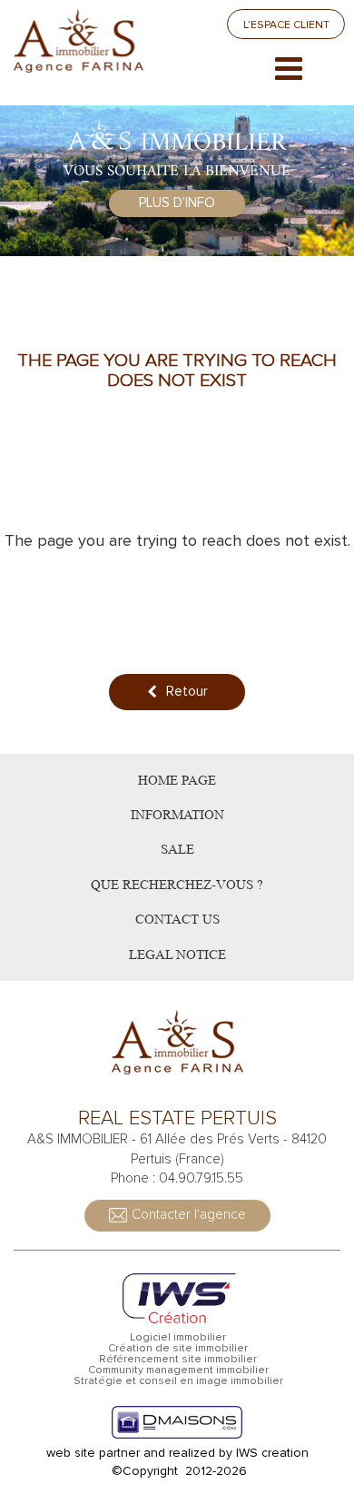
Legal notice (177, 955)
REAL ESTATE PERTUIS (177, 1119)
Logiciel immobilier (178, 1337)
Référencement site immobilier (178, 1359)
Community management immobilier (178, 1370)
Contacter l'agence (189, 1214)
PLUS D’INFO (177, 202)
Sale (177, 849)
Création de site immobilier (178, 1348)
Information (177, 815)
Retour (187, 691)
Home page (177, 780)
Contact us (177, 919)
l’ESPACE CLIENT (286, 25)
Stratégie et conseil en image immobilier (178, 1381)
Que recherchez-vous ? (177, 885)
